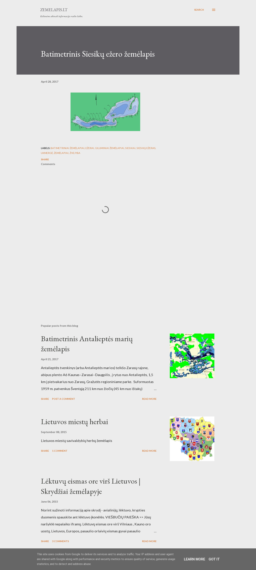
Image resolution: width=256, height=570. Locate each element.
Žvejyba (75, 152)
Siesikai (130, 148)
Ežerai (90, 148)
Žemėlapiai (61, 152)
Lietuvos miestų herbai (74, 421)
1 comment (59, 450)
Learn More (194, 559)
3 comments (60, 541)
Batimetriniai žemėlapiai (67, 148)
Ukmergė (47, 152)
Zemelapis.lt (54, 9)
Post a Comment (63, 398)
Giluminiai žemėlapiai (109, 148)
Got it (214, 559)
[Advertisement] (100, 280)
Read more (149, 398)
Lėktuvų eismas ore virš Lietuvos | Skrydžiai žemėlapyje (91, 486)
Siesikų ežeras (146, 148)
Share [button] (45, 159)
